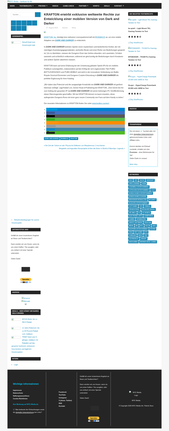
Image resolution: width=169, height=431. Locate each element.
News (12, 6)
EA (139, 212)
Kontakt (118, 6)
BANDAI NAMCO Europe (137, 196)
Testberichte (25, 6)
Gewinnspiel (141, 219)
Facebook (62, 392)
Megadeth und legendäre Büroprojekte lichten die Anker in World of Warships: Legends (91, 148)
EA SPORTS (146, 212)
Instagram (62, 398)
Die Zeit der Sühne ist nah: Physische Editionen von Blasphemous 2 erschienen (75, 145)
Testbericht (134, 238)
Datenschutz (18, 393)
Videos (55, 6)
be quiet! (152, 199)
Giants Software (135, 222)
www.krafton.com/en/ (100, 103)
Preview (42, 6)
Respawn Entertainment (138, 229)
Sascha (65, 28)
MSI (137, 225)
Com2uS (147, 206)
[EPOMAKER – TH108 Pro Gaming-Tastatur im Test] (143, 51)
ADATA (142, 180)
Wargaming (133, 242)
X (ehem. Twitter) (65, 400)
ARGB (144, 183)
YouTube (62, 395)
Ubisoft (144, 238)
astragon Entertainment (139, 190)
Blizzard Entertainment (138, 203)
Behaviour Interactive (138, 199)
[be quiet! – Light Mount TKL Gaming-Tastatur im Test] (143, 23)
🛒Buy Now (132, 43)
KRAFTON (73, 138)
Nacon (147, 225)
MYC (141, 225)
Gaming (132, 219)
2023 (135, 180)
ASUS (153, 190)
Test (146, 235)
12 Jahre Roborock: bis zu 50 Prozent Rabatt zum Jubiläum (31, 331)
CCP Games (133, 206)
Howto (96, 6)
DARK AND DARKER (52, 138)
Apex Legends (134, 183)
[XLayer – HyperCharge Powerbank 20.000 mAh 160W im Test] (143, 80)
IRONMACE (100, 37)
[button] (51, 109)
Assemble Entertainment (139, 187)
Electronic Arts (135, 216)
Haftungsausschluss (21, 396)
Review (140, 43)
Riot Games (138, 232)
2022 (130, 180)
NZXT (154, 225)
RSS (60, 403)
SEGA (140, 235)
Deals (106, 6)
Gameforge (148, 216)
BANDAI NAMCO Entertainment (140, 193)
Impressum (17, 390)
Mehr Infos (134, 164)
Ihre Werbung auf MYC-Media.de (25, 404)
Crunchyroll (134, 209)
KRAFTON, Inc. (50, 37)
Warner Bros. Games (148, 242)
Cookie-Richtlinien (20, 399)
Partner (82, 6)
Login (16, 365)
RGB (130, 232)
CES (140, 206)
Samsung (132, 235)
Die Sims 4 (132, 212)
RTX (146, 232)
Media (131, 225)
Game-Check (68, 6)
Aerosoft (150, 180)
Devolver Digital (148, 209)
